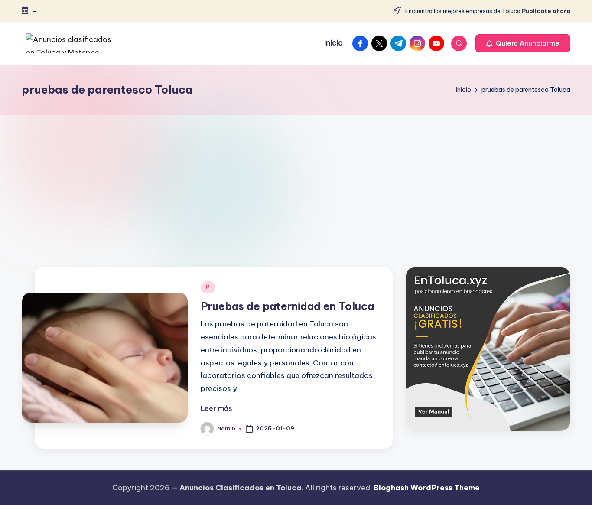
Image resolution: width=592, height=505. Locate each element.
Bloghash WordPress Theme (427, 487)
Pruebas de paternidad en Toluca (287, 306)
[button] (522, 43)
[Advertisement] (296, 180)
